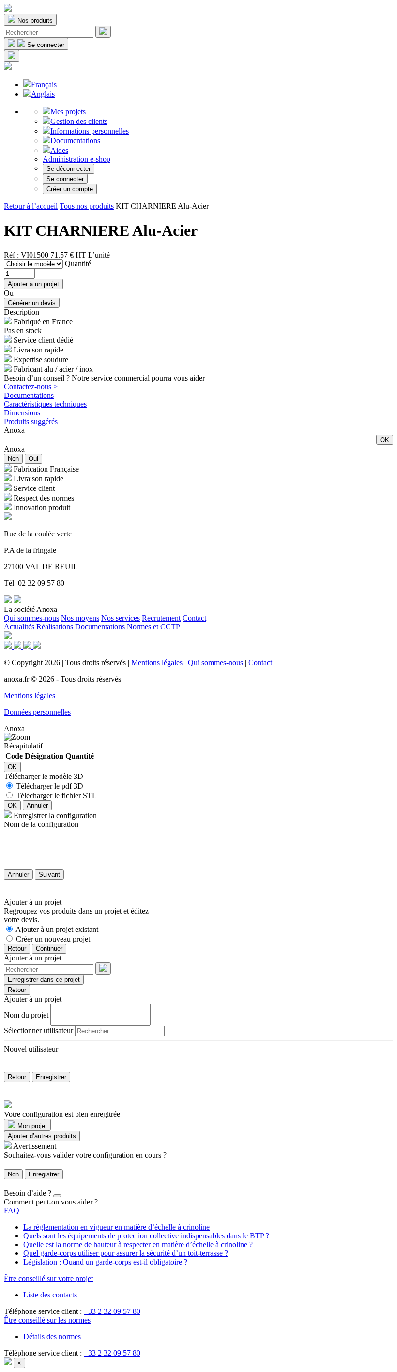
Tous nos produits (87, 206)
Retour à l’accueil (31, 206)
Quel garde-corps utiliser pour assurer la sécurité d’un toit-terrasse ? (125, 1253)
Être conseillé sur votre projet (48, 1278)
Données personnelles (37, 712)
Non (13, 458)
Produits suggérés (31, 421)
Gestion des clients (78, 121)
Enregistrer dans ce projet (44, 979)
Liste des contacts (50, 1295)
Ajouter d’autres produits (42, 1136)
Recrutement (161, 618)
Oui (33, 458)
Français (44, 84)
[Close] (57, 1195)
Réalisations (54, 627)
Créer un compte (69, 189)
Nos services (120, 618)
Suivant (49, 874)
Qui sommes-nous (31, 618)
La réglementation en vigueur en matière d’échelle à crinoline (116, 1227)
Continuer (49, 948)
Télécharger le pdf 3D (49, 786)
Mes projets (68, 111)
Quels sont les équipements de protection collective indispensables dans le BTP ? (146, 1236)
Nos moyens (80, 618)
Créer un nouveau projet (53, 939)
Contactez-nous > (31, 386)
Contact (194, 618)
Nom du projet (26, 1014)
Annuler (37, 805)
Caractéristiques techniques (45, 404)
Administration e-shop (76, 159)
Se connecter (65, 179)
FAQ (11, 1210)
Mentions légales (157, 662)
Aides (59, 150)
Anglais (43, 94)
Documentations (75, 141)
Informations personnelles (89, 131)
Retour (17, 948)
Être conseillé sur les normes (47, 1320)
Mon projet (31, 1125)
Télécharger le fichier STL (56, 796)
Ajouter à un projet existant (56, 929)
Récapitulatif (23, 746)
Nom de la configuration (41, 824)
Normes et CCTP (153, 627)
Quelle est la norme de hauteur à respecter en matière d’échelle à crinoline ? (138, 1244)
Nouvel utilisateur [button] (31, 1049)
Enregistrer (51, 1077)
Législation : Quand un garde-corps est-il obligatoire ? (105, 1262)
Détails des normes (52, 1336)
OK (384, 439)
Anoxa (14, 430)
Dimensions (22, 413)
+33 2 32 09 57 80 (112, 1311)
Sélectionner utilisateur (38, 1030)
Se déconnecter (68, 168)
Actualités (19, 627)
